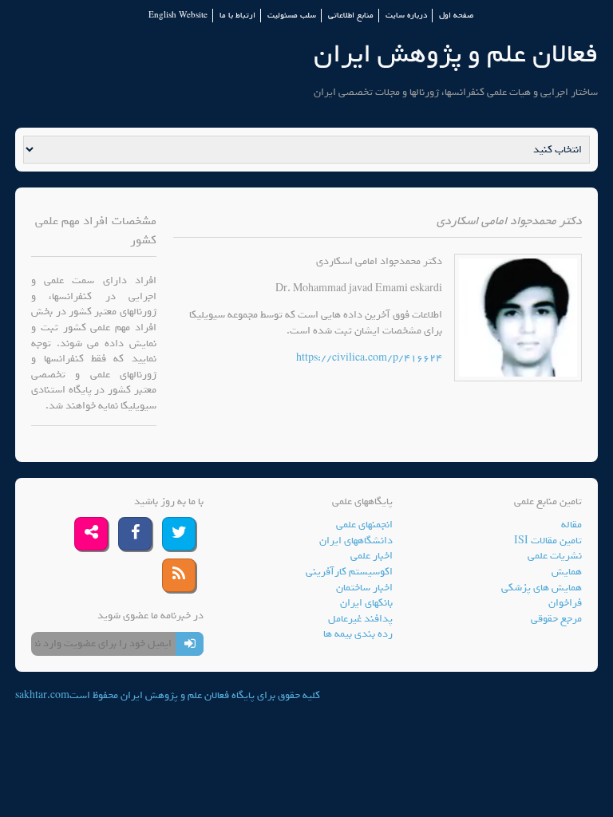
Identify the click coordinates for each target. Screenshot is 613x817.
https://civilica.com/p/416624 (369, 357)
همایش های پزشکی (541, 587)
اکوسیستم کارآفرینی (349, 571)
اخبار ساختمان (364, 587)
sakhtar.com (42, 695)
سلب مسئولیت (291, 15)
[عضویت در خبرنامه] (190, 644)
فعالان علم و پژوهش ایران (456, 54)
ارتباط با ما (237, 15)
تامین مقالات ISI (548, 540)
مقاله (571, 524)
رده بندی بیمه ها (358, 634)
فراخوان (565, 602)
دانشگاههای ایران (356, 540)
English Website (178, 15)
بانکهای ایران (366, 602)
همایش (567, 571)
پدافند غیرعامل (360, 618)
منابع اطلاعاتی (351, 15)
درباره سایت (406, 15)
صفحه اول (456, 15)
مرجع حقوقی (556, 618)
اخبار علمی (371, 555)
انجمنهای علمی (364, 524)
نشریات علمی (555, 555)
